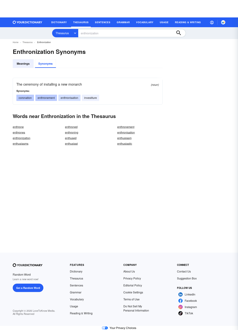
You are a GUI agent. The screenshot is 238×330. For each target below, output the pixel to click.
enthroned (71, 127)
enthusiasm (124, 138)
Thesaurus (62, 33)
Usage (74, 306)
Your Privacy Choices (123, 328)
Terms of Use (131, 299)
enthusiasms (20, 144)
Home (15, 42)
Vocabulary (77, 299)
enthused (70, 138)
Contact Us (184, 271)
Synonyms (45, 64)
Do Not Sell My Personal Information (136, 308)
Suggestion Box (187, 278)
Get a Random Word (28, 288)
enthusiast (71, 144)
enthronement (46, 98)
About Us (129, 271)
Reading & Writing (81, 313)
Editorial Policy (132, 285)
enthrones (19, 132)
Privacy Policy (132, 278)
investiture (90, 98)
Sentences (76, 285)
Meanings (23, 64)
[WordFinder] (223, 22)
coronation (25, 98)
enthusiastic (124, 144)
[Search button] (180, 33)
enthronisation (69, 98)
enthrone (18, 127)
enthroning (71, 132)
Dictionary (76, 271)
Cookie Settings (133, 292)
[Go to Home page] (27, 22)
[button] (212, 22)
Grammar (75, 292)
